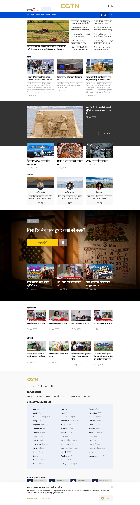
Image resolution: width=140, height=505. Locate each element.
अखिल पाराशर (70, 192)
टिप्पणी (40, 386)
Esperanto (40, 444)
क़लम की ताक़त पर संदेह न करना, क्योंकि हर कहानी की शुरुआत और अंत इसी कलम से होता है (40, 197)
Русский (65, 396)
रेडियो (105, 15)
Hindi (65, 413)
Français (48, 396)
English (30, 396)
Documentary (76, 396)
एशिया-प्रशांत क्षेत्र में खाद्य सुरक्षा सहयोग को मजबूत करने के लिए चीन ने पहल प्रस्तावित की (80, 22)
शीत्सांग (59, 386)
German (39, 456)
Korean (66, 432)
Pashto (94, 409)
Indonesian (70, 421)
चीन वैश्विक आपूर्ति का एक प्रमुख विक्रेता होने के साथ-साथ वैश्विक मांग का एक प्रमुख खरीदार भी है (103, 42)
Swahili (95, 432)
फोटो (46, 386)
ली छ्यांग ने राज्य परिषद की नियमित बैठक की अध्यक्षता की (80, 28)
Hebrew (66, 409)
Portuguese (69, 464)
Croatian (39, 432)
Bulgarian (40, 425)
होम (28, 386)
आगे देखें (42, 242)
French (38, 452)
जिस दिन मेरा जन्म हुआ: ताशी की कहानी (56, 230)
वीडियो (52, 386)
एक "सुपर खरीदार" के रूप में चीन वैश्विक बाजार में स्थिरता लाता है (103, 28)
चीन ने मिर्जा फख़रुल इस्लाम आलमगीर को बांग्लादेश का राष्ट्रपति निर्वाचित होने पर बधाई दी (103, 48)
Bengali (37, 421)
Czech (38, 436)
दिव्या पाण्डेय (99, 192)
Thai (92, 440)
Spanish (95, 428)
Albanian (38, 409)
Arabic (38, 413)
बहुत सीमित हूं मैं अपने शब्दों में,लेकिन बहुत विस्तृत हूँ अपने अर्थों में (100, 197)
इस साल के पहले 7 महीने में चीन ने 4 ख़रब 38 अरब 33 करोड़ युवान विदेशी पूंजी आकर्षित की (103, 22)
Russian (95, 417)
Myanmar (69, 448)
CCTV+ (87, 396)
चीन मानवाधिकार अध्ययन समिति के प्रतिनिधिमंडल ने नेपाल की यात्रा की (103, 35)
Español (39, 396)
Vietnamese (97, 456)
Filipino (38, 448)
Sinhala (94, 425)
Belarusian (41, 417)
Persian (67, 456)
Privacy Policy (32, 499)
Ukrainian (97, 448)
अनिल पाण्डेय (40, 192)
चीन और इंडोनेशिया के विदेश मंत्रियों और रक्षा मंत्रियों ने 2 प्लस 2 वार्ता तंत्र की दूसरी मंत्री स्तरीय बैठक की (80, 48)
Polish (66, 460)
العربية (56, 396)
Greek (39, 460)
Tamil (93, 436)
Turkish (94, 444)
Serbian (95, 421)
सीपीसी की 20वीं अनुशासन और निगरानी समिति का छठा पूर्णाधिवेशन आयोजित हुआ (80, 42)
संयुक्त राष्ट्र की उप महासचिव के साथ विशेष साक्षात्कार (80, 35)
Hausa (38, 464)
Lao (64, 436)
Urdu (92, 452)
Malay (69, 440)
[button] (99, 133)
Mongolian (68, 444)
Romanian (96, 413)
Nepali (66, 452)
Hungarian (68, 417)
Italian (66, 425)
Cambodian (39, 428)
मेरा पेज (40, 203)
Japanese (68, 428)
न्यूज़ (33, 386)
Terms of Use (45, 499)
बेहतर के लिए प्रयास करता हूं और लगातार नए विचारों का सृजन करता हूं (70, 197)
